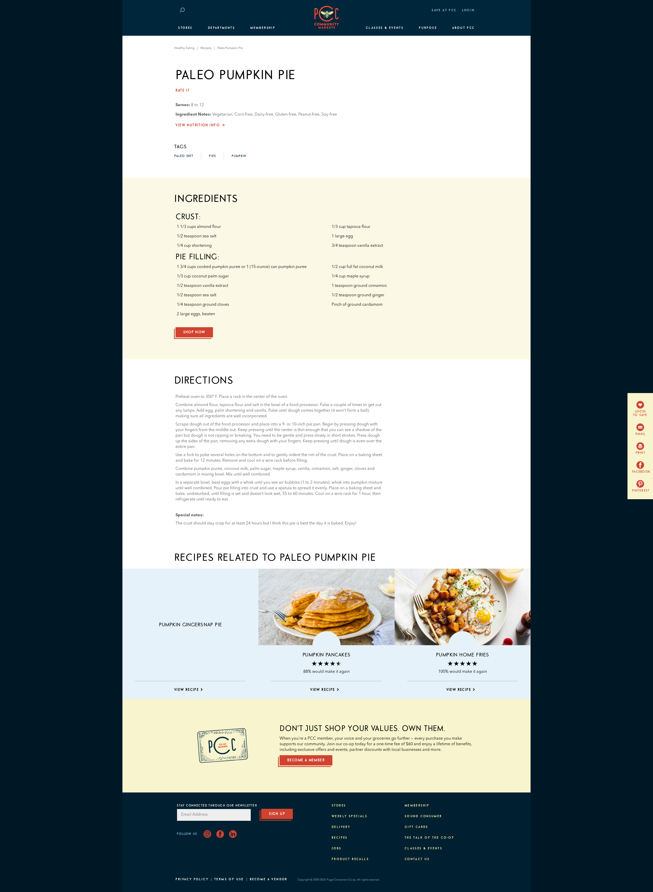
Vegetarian (222, 115)
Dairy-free (264, 115)
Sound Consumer (423, 816)
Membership (262, 28)
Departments (221, 28)
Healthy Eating (184, 48)
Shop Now (194, 332)
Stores (185, 28)
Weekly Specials (349, 816)
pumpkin (239, 156)
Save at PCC (444, 10)
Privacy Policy (191, 879)
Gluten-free (285, 115)
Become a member (306, 760)
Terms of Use (229, 879)
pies (212, 156)
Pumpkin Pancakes (327, 654)
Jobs (337, 848)
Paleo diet (183, 156)
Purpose (428, 28)
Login (468, 10)
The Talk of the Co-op (429, 837)
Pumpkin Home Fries (462, 654)
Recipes (205, 48)
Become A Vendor (268, 879)
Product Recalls (350, 859)
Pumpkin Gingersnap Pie (190, 624)
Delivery (341, 827)
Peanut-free (308, 115)
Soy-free (329, 115)
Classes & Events (385, 28)
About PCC (463, 28)
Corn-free (243, 115)
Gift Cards (416, 827)
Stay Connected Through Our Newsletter (217, 805)
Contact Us (417, 859)
